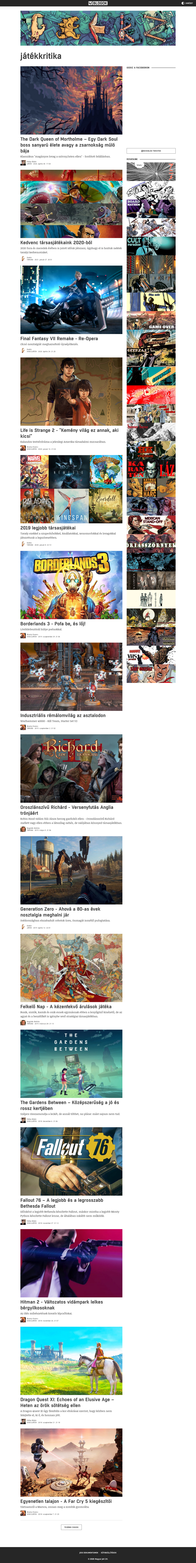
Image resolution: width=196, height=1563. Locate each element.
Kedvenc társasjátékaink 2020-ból (56, 242)
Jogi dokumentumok (88, 1553)
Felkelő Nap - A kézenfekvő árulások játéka (66, 1006)
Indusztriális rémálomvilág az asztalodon (63, 715)
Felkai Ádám (31, 162)
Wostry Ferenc (32, 447)
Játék (29, 164)
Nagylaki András (33, 828)
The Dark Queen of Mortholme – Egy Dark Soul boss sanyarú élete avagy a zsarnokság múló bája (69, 145)
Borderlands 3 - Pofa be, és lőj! (52, 623)
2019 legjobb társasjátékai (48, 528)
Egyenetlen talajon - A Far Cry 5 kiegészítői (66, 1501)
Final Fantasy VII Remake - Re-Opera (59, 338)
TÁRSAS (30, 260)
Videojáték (32, 351)
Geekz (29, 258)
